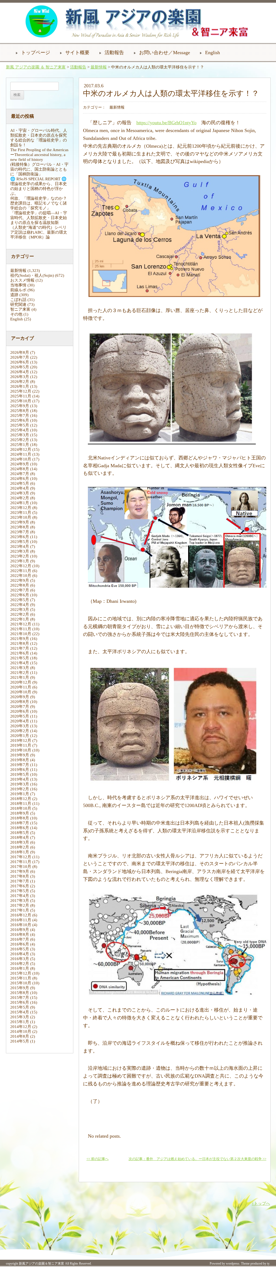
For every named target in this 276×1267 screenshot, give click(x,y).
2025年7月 (19, 415)
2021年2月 (19, 672)
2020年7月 (19, 706)
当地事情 (18, 285)
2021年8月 (19, 643)
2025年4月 (19, 430)
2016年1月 (19, 968)
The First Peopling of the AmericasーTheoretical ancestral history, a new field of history (39, 155)
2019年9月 (19, 755)
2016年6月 (19, 944)
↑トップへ (261, 1203)
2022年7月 (19, 590)
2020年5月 (19, 716)
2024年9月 (19, 464)
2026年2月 (19, 381)
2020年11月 (20, 687)
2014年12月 (20, 1026)
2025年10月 (20, 401)
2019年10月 (20, 750)
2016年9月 (19, 929)
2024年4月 (19, 488)
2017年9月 (19, 871)
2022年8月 (19, 585)
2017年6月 (19, 886)
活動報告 (114, 52)
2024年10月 (20, 459)
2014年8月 (19, 1036)
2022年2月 (19, 614)
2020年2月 (19, 731)
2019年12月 (20, 740)
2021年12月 (20, 624)
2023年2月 (19, 556)
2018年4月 (19, 837)
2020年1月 (19, 735)
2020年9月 (19, 697)
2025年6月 (19, 420)
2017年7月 (19, 881)
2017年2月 (19, 905)
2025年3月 (19, 435)
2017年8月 (19, 876)
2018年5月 (19, 832)
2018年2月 (19, 847)
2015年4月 (19, 1012)
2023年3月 (19, 551)
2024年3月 (19, 493)
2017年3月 (19, 900)
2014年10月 (20, 1031)
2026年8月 (19, 352)
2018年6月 (19, 828)
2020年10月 (20, 692)
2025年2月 (19, 440)
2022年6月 (19, 595)
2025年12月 (20, 391)
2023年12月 (20, 508)
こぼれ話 (18, 299)
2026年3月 (19, 377)
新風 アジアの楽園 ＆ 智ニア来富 (36, 67)
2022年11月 (20, 571)
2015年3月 (19, 1017)
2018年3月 (19, 842)
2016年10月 (20, 925)
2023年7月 (19, 532)
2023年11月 (20, 512)
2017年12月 (20, 857)
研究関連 (18, 304)
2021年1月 (19, 677)
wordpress (232, 1263)
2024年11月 (20, 454)
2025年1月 (19, 444)
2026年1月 (19, 386)
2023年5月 (19, 541)
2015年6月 (19, 1002)
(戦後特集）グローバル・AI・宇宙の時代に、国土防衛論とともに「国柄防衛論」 (39, 169)
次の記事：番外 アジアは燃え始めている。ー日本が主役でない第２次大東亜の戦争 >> (197, 1159)
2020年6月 (19, 711)
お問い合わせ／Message (164, 52)
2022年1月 (19, 619)
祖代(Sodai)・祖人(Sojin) (32, 275)
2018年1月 (19, 852)
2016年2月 (19, 963)
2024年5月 (19, 483)
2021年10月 (20, 634)
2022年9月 (19, 580)
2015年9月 (19, 988)
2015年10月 (20, 983)
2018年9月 (19, 813)
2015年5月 (19, 1007)
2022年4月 (19, 605)
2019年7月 (19, 765)
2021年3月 (19, 668)
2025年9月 (19, 406)
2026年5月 (19, 367)
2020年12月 (20, 682)
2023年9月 (19, 522)
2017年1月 (19, 910)
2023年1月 (19, 561)
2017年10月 (20, 866)
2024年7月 (19, 474)
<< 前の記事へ (98, 1159)
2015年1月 (19, 1022)
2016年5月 (19, 949)
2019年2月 (19, 789)
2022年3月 (19, 609)
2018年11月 (20, 803)
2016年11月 (20, 920)
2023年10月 (20, 517)
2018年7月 (19, 823)
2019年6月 (19, 769)
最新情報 (99, 67)
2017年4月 (19, 896)
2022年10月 (20, 575)
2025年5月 (19, 425)
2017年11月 (20, 862)
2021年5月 (19, 658)
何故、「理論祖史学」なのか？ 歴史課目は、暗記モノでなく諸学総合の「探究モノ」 (40, 203)
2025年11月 (20, 396)
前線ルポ (18, 290)
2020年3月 (19, 726)
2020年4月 (19, 721)
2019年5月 (19, 774)
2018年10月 (20, 808)
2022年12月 (20, 566)
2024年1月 (19, 503)
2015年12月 (20, 973)
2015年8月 (19, 993)
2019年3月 (19, 784)
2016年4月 (19, 954)
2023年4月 (19, 546)
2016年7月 (19, 939)
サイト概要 (77, 52)
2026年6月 (19, 362)
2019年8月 (19, 760)
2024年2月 (19, 498)
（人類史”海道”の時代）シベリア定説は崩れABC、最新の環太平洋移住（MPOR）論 (38, 232)
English (212, 52)
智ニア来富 (20, 309)
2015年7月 (19, 997)
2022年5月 (19, 600)
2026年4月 (19, 372)
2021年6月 (19, 653)
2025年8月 (19, 411)
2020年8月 (19, 702)
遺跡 (14, 295)
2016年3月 (19, 959)
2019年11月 (20, 745)
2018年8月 (19, 818)
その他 (16, 314)
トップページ (35, 52)
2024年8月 (19, 469)
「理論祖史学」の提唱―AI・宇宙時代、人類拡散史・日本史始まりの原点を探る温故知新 (38, 218)
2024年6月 (19, 478)
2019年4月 (19, 779)
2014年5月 (19, 1041)
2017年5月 (19, 891)
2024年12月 (20, 449)
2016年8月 (19, 934)
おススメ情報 (22, 280)
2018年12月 (20, 799)
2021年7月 (19, 648)
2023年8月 (19, 527)
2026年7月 (19, 357)
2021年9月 (19, 638)
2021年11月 (20, 629)
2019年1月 (19, 794)
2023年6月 (19, 537)
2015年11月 (20, 978)
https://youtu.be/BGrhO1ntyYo (166, 122)
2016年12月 (20, 915)
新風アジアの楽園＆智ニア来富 (41, 1263)
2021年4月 (19, 663)
